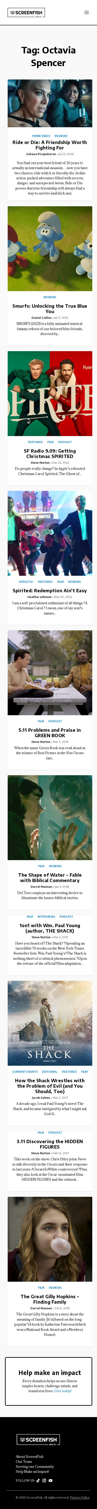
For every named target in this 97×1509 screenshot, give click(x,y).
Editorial (49, 1071)
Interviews (46, 916)
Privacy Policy (80, 1497)
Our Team (24, 1461)
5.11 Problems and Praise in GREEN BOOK (50, 732)
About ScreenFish (29, 1456)
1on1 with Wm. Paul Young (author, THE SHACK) (50, 927)
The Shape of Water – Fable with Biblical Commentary (50, 877)
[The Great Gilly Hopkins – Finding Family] (50, 1239)
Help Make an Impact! (32, 1471)
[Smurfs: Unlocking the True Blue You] (50, 248)
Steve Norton (40, 462)
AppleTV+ (26, 581)
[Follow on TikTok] (38, 1481)
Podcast (65, 442)
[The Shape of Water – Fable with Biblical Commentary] (50, 817)
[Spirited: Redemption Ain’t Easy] (50, 533)
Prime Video (41, 136)
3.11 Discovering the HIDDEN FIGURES (50, 1143)
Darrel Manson (41, 886)
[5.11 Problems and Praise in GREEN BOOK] (50, 672)
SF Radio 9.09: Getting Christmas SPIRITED (50, 453)
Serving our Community (35, 1466)
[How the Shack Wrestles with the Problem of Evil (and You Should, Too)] (50, 1023)
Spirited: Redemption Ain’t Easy (50, 590)
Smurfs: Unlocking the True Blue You (49, 308)
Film (50, 442)
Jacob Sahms (41, 1097)
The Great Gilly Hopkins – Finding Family (50, 1299)
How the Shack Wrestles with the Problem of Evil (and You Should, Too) (50, 1085)
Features (35, 442)
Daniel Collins (41, 317)
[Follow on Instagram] (44, 1481)
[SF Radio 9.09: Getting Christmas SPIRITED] (50, 393)
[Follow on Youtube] (50, 1481)
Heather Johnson (39, 597)
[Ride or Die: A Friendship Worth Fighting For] (50, 103)
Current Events (25, 1071)
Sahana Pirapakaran (41, 154)
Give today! (62, 1391)
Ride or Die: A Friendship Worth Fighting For (50, 144)
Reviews (61, 136)
